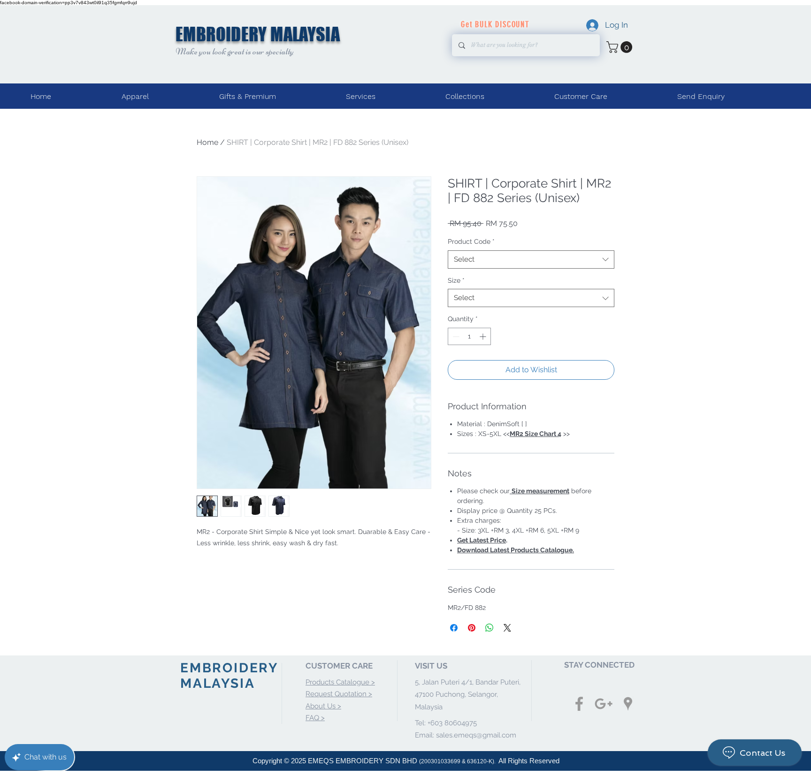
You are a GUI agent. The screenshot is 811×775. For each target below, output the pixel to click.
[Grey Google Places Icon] (628, 703)
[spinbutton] (469, 336)
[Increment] (484, 336)
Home (207, 142)
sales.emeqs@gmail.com (476, 735)
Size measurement (540, 491)
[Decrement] (455, 336)
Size (456, 280)
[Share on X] (507, 627)
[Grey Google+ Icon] (603, 703)
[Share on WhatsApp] (489, 627)
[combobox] (531, 259)
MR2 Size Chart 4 (535, 433)
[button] (620, 47)
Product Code (471, 241)
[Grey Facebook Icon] (579, 703)
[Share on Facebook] (453, 627)
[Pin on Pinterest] (471, 627)
